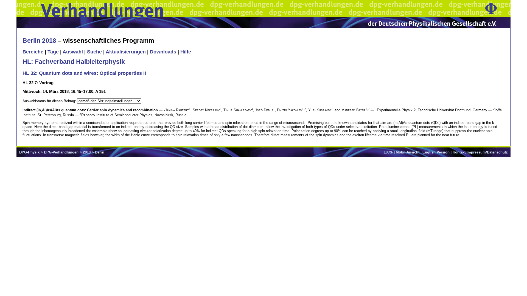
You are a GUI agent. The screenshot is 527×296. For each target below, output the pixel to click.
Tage (53, 52)
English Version (436, 152)
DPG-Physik (29, 152)
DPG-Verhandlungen (61, 152)
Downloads (163, 52)
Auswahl (73, 52)
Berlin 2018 (39, 40)
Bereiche (33, 52)
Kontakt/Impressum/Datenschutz (480, 152)
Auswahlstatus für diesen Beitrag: (50, 101)
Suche (94, 52)
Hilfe (185, 52)
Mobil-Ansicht (407, 152)
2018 (87, 152)
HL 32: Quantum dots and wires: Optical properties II (84, 73)
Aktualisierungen (126, 52)
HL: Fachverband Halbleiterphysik (74, 61)
